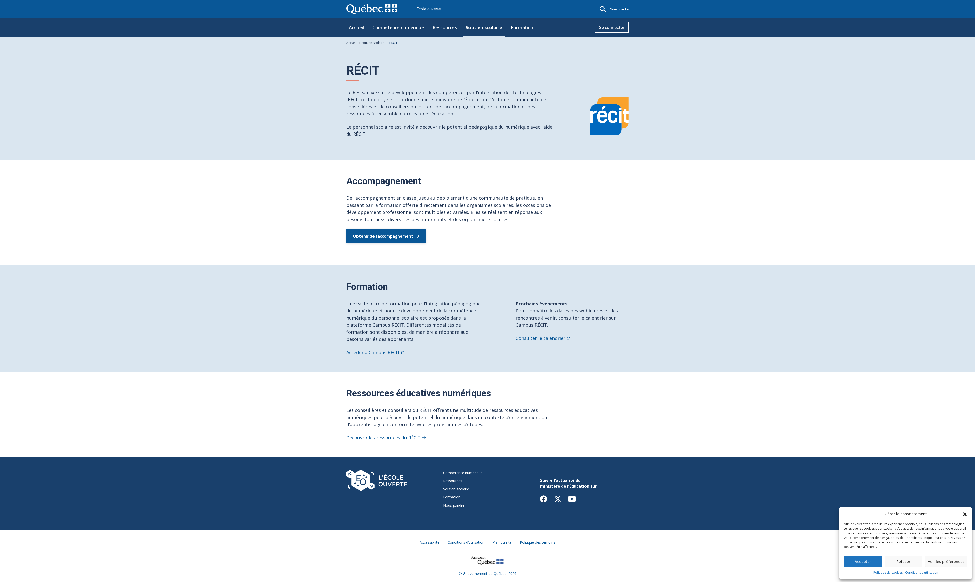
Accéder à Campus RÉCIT (373, 352)
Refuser (903, 561)
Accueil (356, 27)
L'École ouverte (427, 9)
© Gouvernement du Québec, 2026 (487, 573)
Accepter (863, 561)
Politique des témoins (537, 542)
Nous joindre (619, 9)
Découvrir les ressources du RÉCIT (383, 438)
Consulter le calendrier (540, 338)
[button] (964, 513)
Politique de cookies (888, 572)
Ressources (445, 27)
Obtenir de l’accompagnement (383, 236)
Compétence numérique (398, 27)
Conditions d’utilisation (921, 572)
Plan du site (502, 542)
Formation (522, 27)
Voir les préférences (946, 561)
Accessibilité (430, 542)
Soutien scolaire (484, 27)
